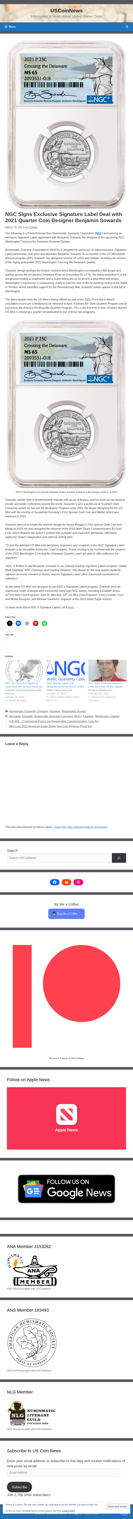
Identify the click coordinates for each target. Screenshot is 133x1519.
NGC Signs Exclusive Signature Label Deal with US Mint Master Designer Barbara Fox (105, 686)
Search (12, 850)
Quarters (55, 711)
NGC (99, 233)
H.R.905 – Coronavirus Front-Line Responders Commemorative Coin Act (54, 721)
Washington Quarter (73, 711)
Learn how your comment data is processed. (81, 827)
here (71, 607)
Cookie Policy (68, 1511)
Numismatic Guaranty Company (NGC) (58, 716)
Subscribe (19, 1487)
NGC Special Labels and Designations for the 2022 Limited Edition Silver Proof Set (65, 686)
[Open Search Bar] (127, 26)
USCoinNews (66, 10)
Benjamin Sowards (21, 716)
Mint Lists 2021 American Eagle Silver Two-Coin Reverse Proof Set (50, 726)
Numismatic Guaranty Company (28, 711)
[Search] (119, 858)
